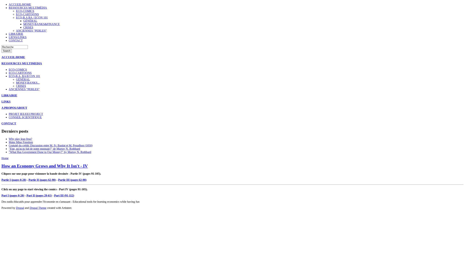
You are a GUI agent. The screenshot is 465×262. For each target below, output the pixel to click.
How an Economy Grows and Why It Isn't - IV (44, 166)
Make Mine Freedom (21, 142)
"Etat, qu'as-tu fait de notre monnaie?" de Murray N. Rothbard (44, 148)
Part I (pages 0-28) (12, 195)
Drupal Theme (38, 207)
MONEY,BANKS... (28, 82)
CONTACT (8, 123)
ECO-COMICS (25, 11)
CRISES (28, 27)
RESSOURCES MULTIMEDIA (21, 63)
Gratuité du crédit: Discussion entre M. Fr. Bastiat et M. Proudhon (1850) (50, 145)
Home (5, 158)
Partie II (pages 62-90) (42, 179)
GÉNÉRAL (30, 20)
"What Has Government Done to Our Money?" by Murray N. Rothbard (50, 152)
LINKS (6, 101)
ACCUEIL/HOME (13, 57)
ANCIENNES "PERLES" (31, 30)
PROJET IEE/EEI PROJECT (26, 114)
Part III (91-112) (64, 195)
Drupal (20, 207)
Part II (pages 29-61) (39, 195)
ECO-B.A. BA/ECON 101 (24, 76)
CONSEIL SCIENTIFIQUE (25, 117)
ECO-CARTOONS (27, 14)
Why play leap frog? (20, 138)
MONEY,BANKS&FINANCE (41, 24)
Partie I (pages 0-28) (13, 179)
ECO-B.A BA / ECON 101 (32, 17)
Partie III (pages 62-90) (72, 179)
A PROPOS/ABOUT (14, 107)
